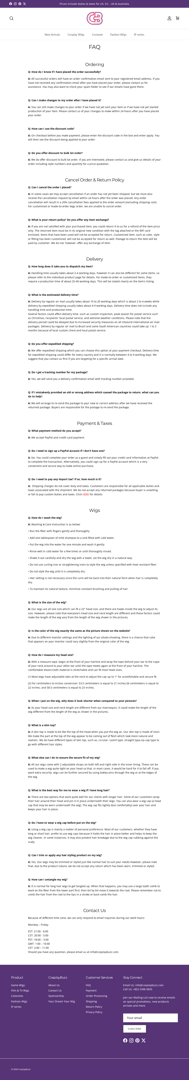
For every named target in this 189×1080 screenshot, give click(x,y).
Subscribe (134, 1028)
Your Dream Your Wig (61, 1001)
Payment (91, 990)
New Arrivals (52, 34)
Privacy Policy (94, 1012)
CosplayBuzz (24, 1069)
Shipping (91, 1001)
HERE (86, 494)
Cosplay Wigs (76, 34)
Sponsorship (56, 996)
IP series (139, 34)
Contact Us (55, 990)
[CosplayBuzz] (94, 18)
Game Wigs (18, 985)
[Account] (169, 18)
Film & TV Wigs (20, 990)
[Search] (11, 18)
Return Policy (94, 1006)
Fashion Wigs (118, 34)
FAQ (88, 985)
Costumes (17, 996)
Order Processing (96, 996)
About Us (54, 985)
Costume (97, 34)
